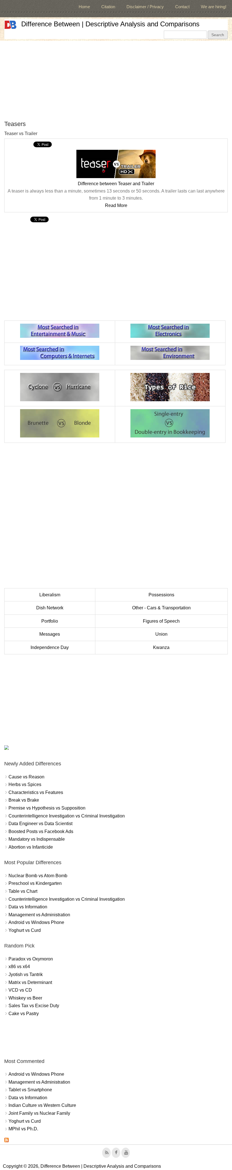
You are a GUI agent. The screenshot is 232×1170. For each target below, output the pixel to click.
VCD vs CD (20, 990)
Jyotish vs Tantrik (25, 974)
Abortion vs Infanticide (30, 847)
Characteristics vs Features (35, 792)
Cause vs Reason (26, 776)
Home (84, 6)
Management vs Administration (39, 914)
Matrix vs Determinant (30, 982)
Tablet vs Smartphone (30, 1089)
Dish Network (49, 607)
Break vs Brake (23, 800)
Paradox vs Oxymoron (30, 959)
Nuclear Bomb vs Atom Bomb (37, 875)
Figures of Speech (161, 621)
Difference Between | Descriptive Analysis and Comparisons (110, 24)
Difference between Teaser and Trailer (116, 183)
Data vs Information (27, 906)
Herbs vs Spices (24, 784)
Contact (182, 6)
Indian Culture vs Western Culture (42, 1105)
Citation (108, 6)
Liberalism (49, 594)
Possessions (161, 594)
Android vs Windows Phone (36, 922)
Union (161, 634)
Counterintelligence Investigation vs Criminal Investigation (66, 816)
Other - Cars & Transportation (161, 607)
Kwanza (161, 647)
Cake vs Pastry (23, 1013)
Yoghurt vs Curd (24, 930)
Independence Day (50, 647)
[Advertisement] (116, 80)
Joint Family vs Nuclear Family (39, 1113)
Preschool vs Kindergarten (35, 883)
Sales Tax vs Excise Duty (33, 1005)
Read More (116, 205)
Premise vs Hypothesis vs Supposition (46, 808)
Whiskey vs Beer (25, 998)
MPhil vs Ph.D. (23, 1128)
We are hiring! (213, 6)
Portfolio (49, 621)
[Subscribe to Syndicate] (6, 1140)
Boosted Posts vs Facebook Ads (40, 831)
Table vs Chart (22, 891)
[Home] (10, 25)
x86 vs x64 (19, 966)
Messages (49, 634)
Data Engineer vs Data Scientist (40, 823)
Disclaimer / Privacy (145, 6)
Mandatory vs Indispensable (36, 839)
